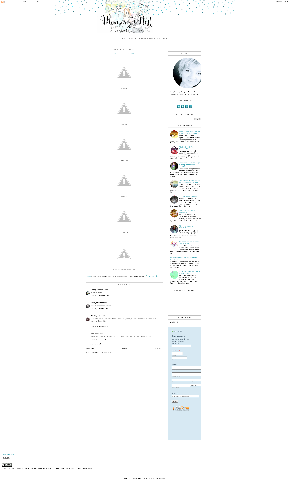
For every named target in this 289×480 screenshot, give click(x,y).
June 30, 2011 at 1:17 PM (99, 309)
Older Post (158, 348)
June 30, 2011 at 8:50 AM (100, 295)
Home (123, 39)
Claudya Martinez (97, 303)
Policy (165, 39)
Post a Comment (95, 344)
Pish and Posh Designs (156, 478)
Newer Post (90, 348)
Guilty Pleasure (96, 277)
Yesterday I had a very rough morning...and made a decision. (189, 164)
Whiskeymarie (96, 316)
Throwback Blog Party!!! (149, 39)
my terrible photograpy (120, 277)
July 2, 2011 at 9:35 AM (99, 339)
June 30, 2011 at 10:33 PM (100, 326)
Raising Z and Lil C (97, 290)
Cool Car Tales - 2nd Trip (188, 196)
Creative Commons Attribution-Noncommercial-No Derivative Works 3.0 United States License (57, 468)
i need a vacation (107, 277)
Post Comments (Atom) (103, 352)
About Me (132, 39)
